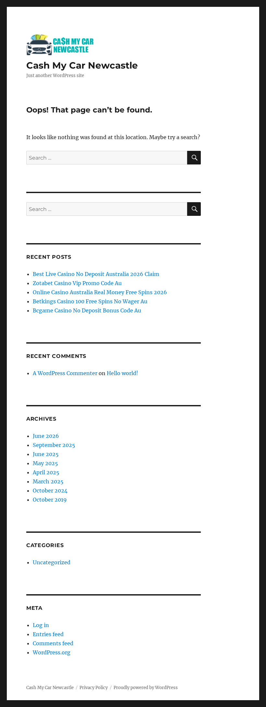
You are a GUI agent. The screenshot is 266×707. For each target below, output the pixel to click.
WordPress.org (51, 652)
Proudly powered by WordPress (146, 687)
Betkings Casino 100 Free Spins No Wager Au (90, 301)
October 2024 (50, 490)
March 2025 (48, 481)
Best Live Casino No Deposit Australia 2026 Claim (96, 274)
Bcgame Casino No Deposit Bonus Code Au (87, 310)
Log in (41, 625)
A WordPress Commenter (65, 373)
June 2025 (46, 454)
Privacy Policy (93, 687)
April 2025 (46, 472)
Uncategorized (51, 562)
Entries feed (48, 634)
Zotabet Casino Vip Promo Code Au (77, 283)
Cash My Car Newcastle (82, 65)
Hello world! (122, 373)
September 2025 (54, 445)
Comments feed (53, 643)
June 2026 (46, 436)
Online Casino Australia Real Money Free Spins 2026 (100, 292)
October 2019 (50, 499)
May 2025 (45, 463)
